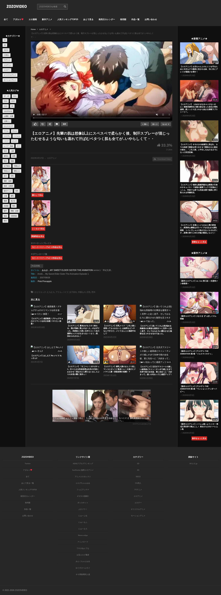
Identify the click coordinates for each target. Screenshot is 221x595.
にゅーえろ (82, 529)
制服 (12, 161)
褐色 (13, 206)
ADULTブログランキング (83, 463)
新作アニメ (47, 19)
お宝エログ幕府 (83, 555)
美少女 (13, 201)
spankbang (8, 111)
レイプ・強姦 (8, 146)
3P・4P (6, 96)
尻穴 (5, 176)
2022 (5, 101)
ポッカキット (83, 503)
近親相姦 (14, 216)
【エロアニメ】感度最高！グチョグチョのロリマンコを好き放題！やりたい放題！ (47, 321)
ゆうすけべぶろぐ (83, 568)
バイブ (6, 141)
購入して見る (37, 195)
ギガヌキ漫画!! (83, 496)
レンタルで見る (38, 229)
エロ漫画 (33, 19)
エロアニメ (8, 65)
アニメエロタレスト (83, 477)
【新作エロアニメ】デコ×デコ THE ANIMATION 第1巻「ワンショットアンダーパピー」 (198, 389)
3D (5, 45)
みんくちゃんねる (83, 561)
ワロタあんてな (83, 548)
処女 (5, 161)
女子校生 (7, 166)
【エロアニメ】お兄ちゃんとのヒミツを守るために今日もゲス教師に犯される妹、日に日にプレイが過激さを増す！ (199, 69)
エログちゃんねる (83, 483)
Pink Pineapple (45, 281)
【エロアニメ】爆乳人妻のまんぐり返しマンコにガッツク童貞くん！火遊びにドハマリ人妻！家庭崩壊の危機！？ (119, 369)
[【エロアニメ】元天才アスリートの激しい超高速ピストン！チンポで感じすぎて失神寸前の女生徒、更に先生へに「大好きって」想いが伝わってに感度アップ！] (156, 355)
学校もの (7, 171)
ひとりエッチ (8, 126)
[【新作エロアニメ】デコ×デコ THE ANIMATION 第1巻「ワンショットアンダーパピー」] (199, 373)
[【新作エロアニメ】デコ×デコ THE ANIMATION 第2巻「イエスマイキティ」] (199, 338)
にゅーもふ (82, 522)
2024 (5, 106)
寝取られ (17, 171)
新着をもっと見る (199, 242)
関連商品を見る (37, 236)
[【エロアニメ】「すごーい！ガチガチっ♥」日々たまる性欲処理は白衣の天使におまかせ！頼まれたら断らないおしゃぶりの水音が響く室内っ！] (83, 355)
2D (5, 40)
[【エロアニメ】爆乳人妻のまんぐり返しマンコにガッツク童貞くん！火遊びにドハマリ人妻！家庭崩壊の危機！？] (119, 355)
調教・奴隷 (14, 211)
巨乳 (12, 176)
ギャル (14, 131)
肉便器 (6, 206)
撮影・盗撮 (8, 181)
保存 (64, 124)
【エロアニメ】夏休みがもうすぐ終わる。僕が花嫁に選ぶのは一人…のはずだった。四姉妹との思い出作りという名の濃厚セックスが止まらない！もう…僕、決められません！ (83, 331)
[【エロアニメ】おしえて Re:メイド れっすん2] (47, 349)
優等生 (6, 156)
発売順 (123, 19)
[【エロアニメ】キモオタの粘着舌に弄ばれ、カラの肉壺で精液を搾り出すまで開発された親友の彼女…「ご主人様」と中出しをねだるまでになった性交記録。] (199, 131)
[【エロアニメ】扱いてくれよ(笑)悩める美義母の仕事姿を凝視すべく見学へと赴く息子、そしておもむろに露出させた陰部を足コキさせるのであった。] (156, 314)
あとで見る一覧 (27, 483)
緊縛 (5, 201)
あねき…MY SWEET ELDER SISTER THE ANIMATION (67, 270)
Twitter (28, 463)
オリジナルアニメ (10, 75)
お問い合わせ (151, 19)
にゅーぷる (82, 516)
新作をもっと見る (199, 438)
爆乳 (12, 196)
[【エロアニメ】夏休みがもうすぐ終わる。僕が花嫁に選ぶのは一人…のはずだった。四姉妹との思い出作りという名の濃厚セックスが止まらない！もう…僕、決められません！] (83, 314)
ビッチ (14, 141)
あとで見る (88, 19)
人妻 (12, 151)
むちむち (51, 292)
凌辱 (13, 156)
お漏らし (7, 121)
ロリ (18, 146)
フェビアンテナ (83, 490)
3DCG (6, 50)
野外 (5, 221)
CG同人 (6, 55)
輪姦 (5, 216)
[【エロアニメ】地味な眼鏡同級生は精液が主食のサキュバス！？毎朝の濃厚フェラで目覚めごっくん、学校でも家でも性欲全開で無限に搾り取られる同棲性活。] (199, 171)
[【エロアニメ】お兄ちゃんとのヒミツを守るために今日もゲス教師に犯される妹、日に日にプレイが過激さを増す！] (199, 53)
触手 (5, 211)
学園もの (17, 166)
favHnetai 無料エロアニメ (83, 470)
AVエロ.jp (193, 463)
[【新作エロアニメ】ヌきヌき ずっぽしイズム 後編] (199, 302)
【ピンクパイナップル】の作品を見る (46, 247)
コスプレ (7, 136)
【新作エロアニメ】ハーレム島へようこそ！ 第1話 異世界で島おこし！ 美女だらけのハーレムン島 (199, 426)
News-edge (83, 535)
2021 (15, 96)
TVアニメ (7, 60)
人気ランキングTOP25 (67, 19)
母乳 (16, 191)
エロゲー (7, 70)
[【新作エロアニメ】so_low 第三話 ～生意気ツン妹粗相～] (199, 267)
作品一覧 (135, 19)
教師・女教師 (8, 186)
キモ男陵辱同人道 (83, 574)
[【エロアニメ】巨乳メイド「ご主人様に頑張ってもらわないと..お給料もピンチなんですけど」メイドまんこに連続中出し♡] (119, 314)
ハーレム (17, 136)
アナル (6, 131)
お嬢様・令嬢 (8, 116)
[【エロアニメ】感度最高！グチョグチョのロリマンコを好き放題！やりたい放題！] (47, 310)
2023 (13, 101)
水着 (5, 196)
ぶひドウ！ (82, 509)
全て (6, 19)
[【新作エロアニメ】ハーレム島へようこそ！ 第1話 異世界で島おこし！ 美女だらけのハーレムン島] (199, 410)
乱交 (5, 151)
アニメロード (83, 542)
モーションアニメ (10, 80)
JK (12, 106)
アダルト (17, 19)
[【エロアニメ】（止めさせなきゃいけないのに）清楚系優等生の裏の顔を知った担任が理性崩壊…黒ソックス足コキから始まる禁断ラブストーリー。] (199, 91)
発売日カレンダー (107, 19)
